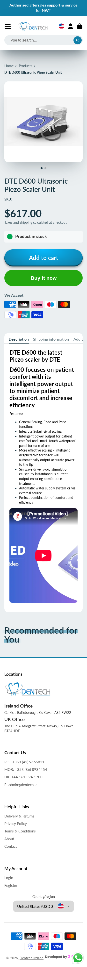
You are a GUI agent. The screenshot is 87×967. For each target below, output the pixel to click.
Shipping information (51, 339)
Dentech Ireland (32, 958)
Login (8, 877)
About (9, 839)
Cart (80, 26)
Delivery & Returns (19, 816)
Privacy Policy (15, 823)
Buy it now (44, 278)
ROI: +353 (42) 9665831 (24, 762)
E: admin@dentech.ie (20, 784)
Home (9, 66)
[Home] (33, 26)
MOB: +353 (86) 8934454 (25, 769)
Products (25, 66)
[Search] (77, 40)
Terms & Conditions (20, 831)
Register (10, 885)
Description (19, 339)
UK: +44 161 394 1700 (23, 777)
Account (70, 26)
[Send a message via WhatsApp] (78, 958)
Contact (10, 846)
